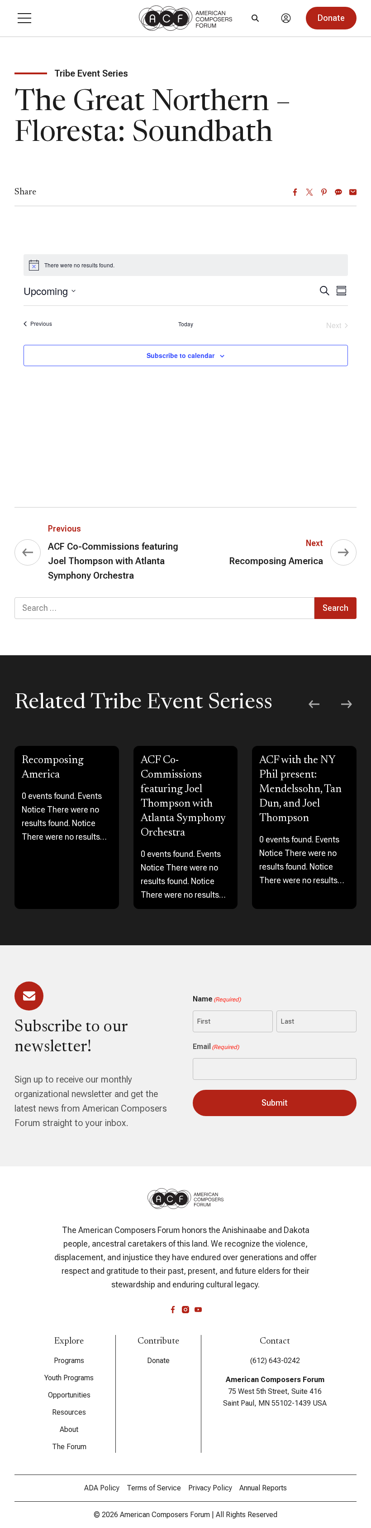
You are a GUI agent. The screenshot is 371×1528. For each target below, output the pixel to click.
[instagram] (185, 1309)
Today (185, 324)
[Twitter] (309, 192)
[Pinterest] (324, 192)
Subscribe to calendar (180, 355)
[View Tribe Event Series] (66, 827)
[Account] (286, 18)
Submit (275, 1102)
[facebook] (172, 1309)
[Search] (255, 18)
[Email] (353, 192)
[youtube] (198, 1309)
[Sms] (338, 192)
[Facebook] (295, 192)
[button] (24, 18)
